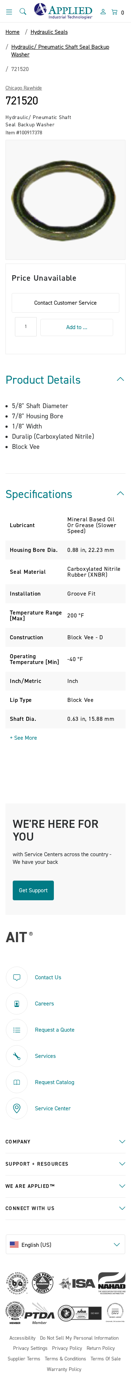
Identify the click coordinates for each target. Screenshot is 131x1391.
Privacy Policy (67, 1348)
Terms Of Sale (106, 1359)
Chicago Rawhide (23, 88)
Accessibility (22, 1338)
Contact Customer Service (65, 303)
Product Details (43, 380)
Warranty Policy (64, 1370)
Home (12, 32)
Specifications (38, 494)
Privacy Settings (30, 1348)
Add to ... (76, 327)
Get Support (33, 890)
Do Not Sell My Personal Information (79, 1338)
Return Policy (101, 1348)
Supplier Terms (24, 1359)
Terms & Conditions (65, 1359)
